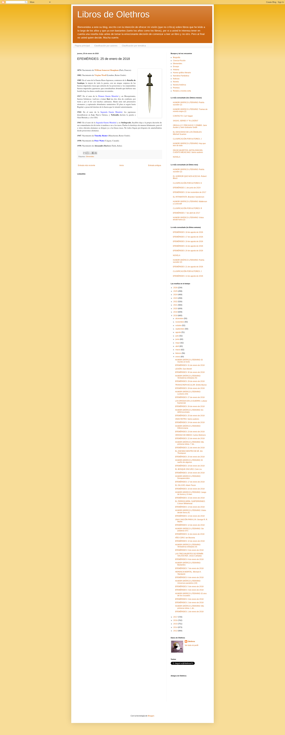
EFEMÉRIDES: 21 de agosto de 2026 (188, 267)
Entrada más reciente (86, 165)
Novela (176, 82)
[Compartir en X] (90, 152)
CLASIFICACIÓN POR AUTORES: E (187, 183)
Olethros (191, 641)
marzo (178, 350)
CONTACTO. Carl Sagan (183, 116)
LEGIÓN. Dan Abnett (183, 369)
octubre (178, 325)
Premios (176, 88)
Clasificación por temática (134, 45)
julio (177, 336)
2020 (175, 309)
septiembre (180, 329)
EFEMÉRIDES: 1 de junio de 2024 (187, 188)
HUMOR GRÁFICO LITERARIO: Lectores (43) (188, 393)
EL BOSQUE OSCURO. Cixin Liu (188, 469)
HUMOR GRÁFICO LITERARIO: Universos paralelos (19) (188, 582)
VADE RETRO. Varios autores (187, 419)
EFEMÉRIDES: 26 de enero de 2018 (190, 406)
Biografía (176, 57)
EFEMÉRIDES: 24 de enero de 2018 (190, 422)
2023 (175, 298)
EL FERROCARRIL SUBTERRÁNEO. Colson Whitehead (190, 502)
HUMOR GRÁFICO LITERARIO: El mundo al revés (189, 361)
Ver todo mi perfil (191, 645)
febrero (178, 353)
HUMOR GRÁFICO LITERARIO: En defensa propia (189, 411)
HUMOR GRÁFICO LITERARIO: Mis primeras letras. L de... (189, 607)
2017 (175, 617)
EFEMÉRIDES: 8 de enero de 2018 (189, 559)
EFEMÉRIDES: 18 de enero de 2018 (190, 473)
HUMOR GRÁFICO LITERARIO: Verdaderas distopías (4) (188, 546)
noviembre (180, 322)
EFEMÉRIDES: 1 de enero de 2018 (189, 612)
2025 (175, 291)
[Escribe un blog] (87, 152)
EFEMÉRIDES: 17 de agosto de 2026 (188, 237)
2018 (175, 315)
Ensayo (176, 66)
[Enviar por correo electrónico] (84, 152)
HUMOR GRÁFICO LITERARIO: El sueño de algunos (189, 461)
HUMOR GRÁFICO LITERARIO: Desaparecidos (188, 477)
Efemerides (90, 156)
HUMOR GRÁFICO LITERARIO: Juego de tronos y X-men (190, 493)
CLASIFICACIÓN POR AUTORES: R (187, 208)
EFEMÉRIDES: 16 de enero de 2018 (190, 489)
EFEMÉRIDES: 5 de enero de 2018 (189, 586)
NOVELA (176, 157)
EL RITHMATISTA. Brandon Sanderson (188, 197)
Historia (176, 70)
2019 (175, 312)
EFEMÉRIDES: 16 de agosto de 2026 (188, 246)
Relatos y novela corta (182, 91)
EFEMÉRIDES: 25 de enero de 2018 (190, 416)
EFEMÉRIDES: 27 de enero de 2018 (190, 397)
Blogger (151, 716)
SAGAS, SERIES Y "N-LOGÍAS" (185, 121)
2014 (175, 627)
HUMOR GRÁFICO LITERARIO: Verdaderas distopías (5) (188, 377)
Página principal (82, 45)
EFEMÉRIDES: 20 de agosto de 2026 (188, 251)
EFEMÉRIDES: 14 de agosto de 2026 (188, 276)
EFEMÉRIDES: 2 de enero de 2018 (189, 603)
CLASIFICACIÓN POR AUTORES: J (187, 139)
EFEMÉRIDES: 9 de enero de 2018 (189, 550)
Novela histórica (179, 85)
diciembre (179, 318)
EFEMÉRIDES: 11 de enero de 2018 (189, 534)
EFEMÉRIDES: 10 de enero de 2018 (190, 541)
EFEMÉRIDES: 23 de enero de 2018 (190, 432)
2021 (175, 305)
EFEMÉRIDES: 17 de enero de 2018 (190, 482)
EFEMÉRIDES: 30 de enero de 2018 (190, 372)
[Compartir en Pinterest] (95, 152)
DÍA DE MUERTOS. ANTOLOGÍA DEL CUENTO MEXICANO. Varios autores (188, 151)
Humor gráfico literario (182, 73)
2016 (175, 620)
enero (178, 357)
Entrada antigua (154, 165)
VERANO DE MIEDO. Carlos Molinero (190, 435)
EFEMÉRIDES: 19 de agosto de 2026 (188, 241)
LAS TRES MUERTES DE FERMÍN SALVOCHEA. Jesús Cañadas (189, 555)
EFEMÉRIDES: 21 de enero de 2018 (190, 448)
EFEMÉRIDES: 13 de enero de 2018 (190, 516)
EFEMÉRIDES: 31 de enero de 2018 (190, 365)
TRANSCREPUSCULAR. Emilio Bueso (191, 385)
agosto (178, 332)
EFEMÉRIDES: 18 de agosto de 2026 (188, 232)
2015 (175, 624)
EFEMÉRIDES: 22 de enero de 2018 (190, 438)
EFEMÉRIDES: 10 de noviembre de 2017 (189, 192)
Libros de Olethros (113, 14)
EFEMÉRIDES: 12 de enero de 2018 (190, 525)
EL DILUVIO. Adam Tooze (185, 485)
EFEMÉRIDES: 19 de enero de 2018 (190, 466)
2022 (175, 302)
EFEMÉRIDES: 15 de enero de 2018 (190, 498)
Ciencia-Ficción (179, 61)
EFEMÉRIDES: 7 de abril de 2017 (186, 213)
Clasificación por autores (105, 45)
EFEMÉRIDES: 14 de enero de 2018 (190, 507)
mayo (177, 343)
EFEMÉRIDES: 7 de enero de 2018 (189, 568)
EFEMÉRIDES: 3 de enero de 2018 (189, 599)
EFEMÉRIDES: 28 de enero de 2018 (190, 388)
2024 (175, 295)
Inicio (121, 165)
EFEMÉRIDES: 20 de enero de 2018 (190, 457)
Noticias (176, 79)
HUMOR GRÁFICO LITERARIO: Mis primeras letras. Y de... (189, 443)
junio (177, 339)
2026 (175, 288)
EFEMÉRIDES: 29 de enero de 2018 (190, 381)
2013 (175, 631)
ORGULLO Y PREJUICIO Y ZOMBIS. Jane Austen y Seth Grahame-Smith (190, 126)
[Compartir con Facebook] (92, 152)
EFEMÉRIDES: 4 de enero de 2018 (189, 590)
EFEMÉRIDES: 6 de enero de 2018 (189, 577)
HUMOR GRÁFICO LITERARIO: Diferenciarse (188, 427)
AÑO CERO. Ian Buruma (185, 538)
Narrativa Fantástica (181, 76)
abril (177, 346)
